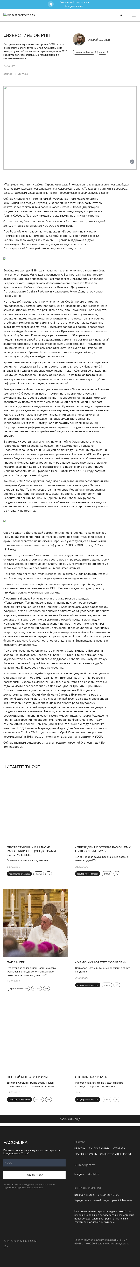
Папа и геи (16, 962)
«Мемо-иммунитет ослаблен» (100, 962)
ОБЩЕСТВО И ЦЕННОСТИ (115, 1154)
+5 (48, 874)
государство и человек (19, 874)
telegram (79, 1174)
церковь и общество (84, 52)
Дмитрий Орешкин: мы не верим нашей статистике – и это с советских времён (30, 1084)
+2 (117, 874)
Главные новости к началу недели (27, 860)
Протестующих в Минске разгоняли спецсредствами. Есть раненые (32, 851)
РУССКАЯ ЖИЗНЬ (99, 1148)
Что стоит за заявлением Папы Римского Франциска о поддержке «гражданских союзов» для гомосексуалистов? (31, 971)
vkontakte (93, 1174)
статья (102, 52)
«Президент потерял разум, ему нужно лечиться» (102, 849)
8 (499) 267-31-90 (108, 1194)
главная (7, 73)
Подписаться (34, 1174)
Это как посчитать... (92, 1077)
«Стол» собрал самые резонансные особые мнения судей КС (101, 858)
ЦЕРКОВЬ (23, 73)
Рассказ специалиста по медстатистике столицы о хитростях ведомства (102, 1084)
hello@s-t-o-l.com (84, 1194)
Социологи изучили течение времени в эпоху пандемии (102, 969)
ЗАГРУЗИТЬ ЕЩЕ (70, 1119)
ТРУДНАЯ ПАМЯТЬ (85, 1154)
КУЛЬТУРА (119, 1148)
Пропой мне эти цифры (27, 1077)
